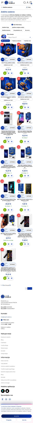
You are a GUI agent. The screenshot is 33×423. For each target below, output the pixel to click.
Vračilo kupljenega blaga (7, 369)
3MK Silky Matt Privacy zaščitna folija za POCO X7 (8, 234)
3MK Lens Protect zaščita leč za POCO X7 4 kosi (24, 200)
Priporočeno (6, 40)
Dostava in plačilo (5, 337)
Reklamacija (4, 348)
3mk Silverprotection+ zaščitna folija (8, 97)
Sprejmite (16, 416)
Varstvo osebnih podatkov (8, 366)
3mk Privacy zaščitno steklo (8, 62)
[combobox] (19, 37)
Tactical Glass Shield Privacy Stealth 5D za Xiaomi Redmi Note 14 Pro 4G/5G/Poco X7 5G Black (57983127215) (8, 133)
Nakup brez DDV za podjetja (8, 380)
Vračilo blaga (4, 345)
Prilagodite (8, 420)
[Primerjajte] (8, 73)
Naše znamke (4, 360)
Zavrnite (24, 420)
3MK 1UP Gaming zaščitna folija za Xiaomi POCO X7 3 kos (8, 200)
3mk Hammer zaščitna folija (25, 97)
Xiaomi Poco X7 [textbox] (12, 37)
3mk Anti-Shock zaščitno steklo (24, 62)
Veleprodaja (4, 353)
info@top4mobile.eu (6, 317)
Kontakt (3, 351)
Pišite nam (6, 319)
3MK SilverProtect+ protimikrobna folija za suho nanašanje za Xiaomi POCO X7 (8, 166)
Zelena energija (5, 383)
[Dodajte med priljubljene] (11, 73)
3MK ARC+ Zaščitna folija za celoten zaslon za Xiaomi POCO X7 (24, 166)
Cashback (3, 342)
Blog (2, 340)
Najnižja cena (27, 40)
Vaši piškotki (4, 363)
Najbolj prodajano (16, 40)
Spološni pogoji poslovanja (8, 371)
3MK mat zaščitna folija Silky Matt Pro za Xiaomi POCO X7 (25, 132)
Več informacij (17, 24)
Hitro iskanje (10, 34)
